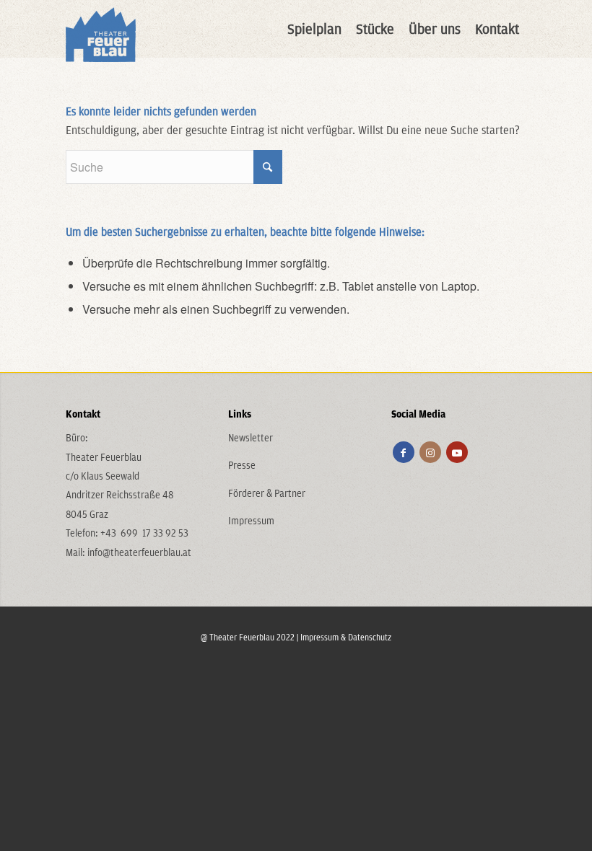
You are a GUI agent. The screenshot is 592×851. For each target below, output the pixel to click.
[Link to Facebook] (403, 452)
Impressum (251, 520)
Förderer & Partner (266, 493)
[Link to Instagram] (430, 452)
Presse (242, 465)
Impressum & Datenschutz (345, 637)
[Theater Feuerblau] (101, 29)
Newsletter (250, 438)
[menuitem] (314, 29)
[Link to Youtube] (457, 452)
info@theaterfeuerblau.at (139, 552)
